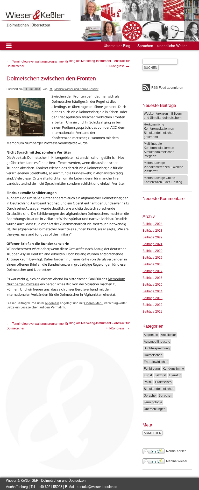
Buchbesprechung (157, 348)
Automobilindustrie (157, 341)
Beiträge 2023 (152, 230)
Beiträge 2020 (152, 251)
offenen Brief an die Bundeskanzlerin (45, 264)
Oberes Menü (93, 303)
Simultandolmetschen (159, 389)
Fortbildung (152, 368)
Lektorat (160, 375)
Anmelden (152, 433)
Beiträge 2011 (152, 311)
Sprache (150, 395)
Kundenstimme (173, 368)
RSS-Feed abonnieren (167, 87)
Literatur (175, 375)
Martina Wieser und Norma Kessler (76, 89)
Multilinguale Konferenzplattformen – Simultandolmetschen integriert (160, 150)
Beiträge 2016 (152, 278)
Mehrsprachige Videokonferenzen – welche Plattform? (163, 167)
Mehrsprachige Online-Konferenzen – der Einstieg (163, 180)
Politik (148, 382)
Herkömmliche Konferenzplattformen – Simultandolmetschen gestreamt (160, 131)
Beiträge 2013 (152, 298)
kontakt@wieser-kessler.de (97, 487)
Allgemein (52, 303)
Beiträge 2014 (152, 291)
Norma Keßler (176, 451)
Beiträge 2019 (152, 257)
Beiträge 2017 (152, 271)
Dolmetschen (153, 355)
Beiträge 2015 (152, 284)
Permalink (58, 307)
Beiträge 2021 (152, 244)
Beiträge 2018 (152, 264)
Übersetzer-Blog (117, 46)
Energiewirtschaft (156, 362)
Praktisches (163, 382)
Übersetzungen (155, 409)
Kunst (148, 375)
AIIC (113, 127)
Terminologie (153, 402)
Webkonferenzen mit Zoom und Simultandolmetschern (163, 116)
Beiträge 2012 (152, 305)
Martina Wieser (176, 461)
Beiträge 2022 (152, 237)
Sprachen (165, 395)
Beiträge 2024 (152, 224)
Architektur (168, 335)
